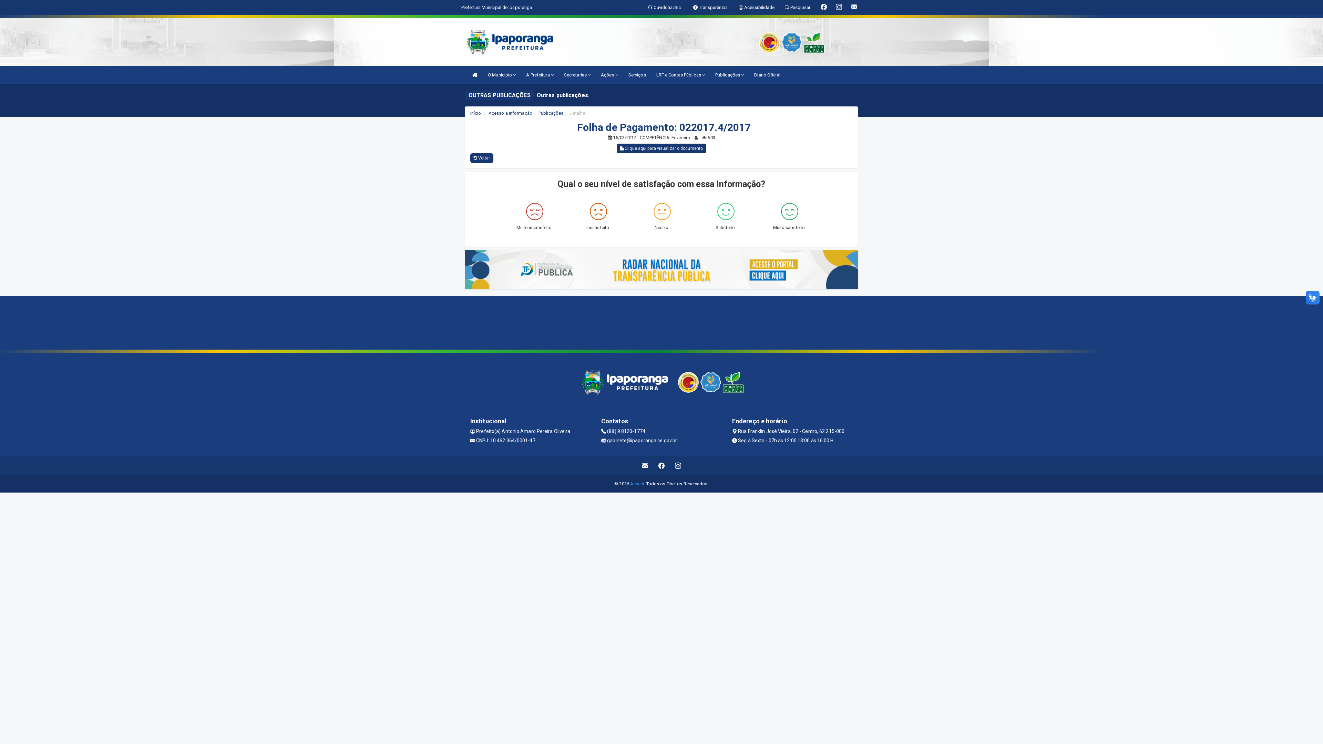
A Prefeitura (538, 75)
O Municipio (500, 75)
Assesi (637, 483)
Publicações (728, 75)
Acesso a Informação (510, 113)
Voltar (483, 158)
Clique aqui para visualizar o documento (663, 148)
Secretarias (576, 75)
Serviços (637, 75)
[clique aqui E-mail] (645, 466)
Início (475, 113)
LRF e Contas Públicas (679, 75)
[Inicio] (475, 75)
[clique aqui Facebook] (662, 466)
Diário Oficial (767, 75)
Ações (608, 75)
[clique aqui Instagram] (678, 466)
